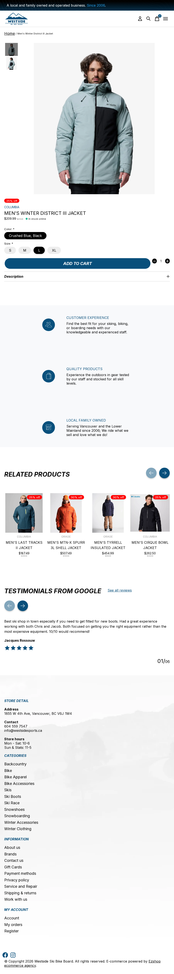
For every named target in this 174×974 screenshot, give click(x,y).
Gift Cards (13, 867)
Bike (8, 770)
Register (11, 931)
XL (54, 250)
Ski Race (12, 803)
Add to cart (77, 263)
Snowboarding (17, 816)
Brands (10, 854)
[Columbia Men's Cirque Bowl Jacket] (150, 513)
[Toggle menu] (165, 18)
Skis (7, 790)
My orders (13, 924)
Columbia (11, 207)
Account (11, 918)
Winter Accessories (21, 822)
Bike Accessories (19, 783)
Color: (9, 229)
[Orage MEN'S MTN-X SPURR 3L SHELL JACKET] (66, 513)
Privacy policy (16, 880)
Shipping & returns (20, 893)
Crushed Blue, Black (25, 236)
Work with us (15, 899)
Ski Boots (12, 796)
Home (9, 33)
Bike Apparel (15, 777)
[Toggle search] (148, 18)
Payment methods (20, 873)
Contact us (13, 860)
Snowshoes (14, 809)
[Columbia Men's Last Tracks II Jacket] (24, 513)
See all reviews (120, 590)
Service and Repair (20, 886)
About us (12, 847)
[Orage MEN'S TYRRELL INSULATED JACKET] (108, 513)
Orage (66, 536)
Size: (8, 243)
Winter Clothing (17, 829)
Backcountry (15, 764)
